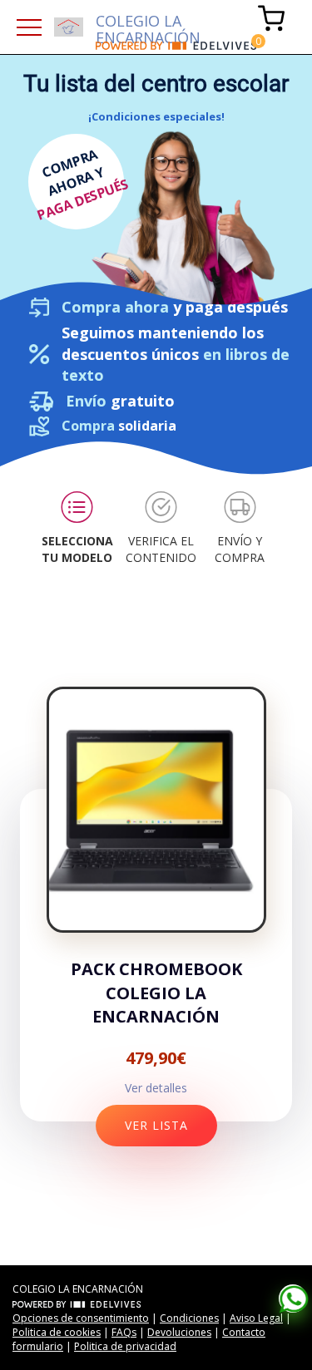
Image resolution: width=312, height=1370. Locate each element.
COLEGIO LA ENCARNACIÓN (148, 26)
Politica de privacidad (125, 1346)
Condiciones (189, 1318)
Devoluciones (179, 1332)
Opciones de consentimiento (80, 1318)
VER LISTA (156, 1125)
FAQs (123, 1332)
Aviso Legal (256, 1318)
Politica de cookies (56, 1332)
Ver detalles (156, 1088)
